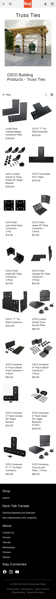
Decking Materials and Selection (18, 512)
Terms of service (42, 589)
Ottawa (6, 557)
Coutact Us (8, 532)
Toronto (6, 537)
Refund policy (27, 589)
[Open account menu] (45, 3)
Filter (8, 94)
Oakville (6, 542)
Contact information (35, 592)
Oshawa (6, 552)
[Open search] (10, 3)
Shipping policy (18, 592)
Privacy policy (13, 589)
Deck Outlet (22, 584)
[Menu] (3, 3)
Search (6, 497)
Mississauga (8, 547)
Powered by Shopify (37, 584)
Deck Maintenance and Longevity (19, 517)
